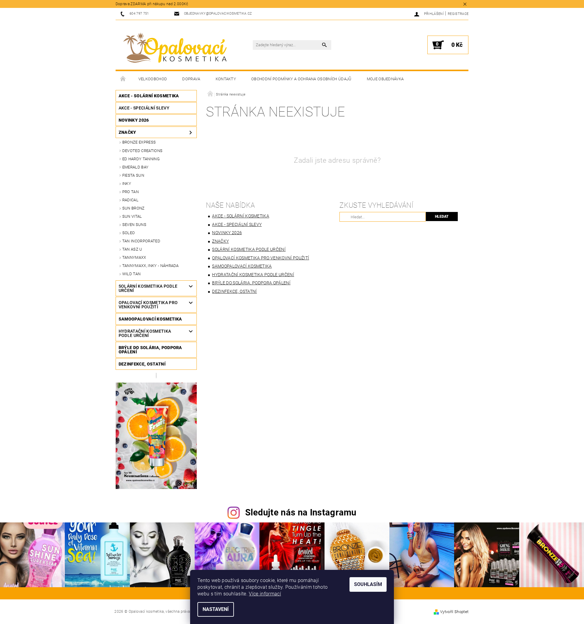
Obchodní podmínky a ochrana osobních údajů (301, 79)
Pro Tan (130, 191)
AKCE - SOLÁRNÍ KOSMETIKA (149, 95)
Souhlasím (368, 584)
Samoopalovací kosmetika (150, 319)
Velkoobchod (152, 79)
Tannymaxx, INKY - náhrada (150, 265)
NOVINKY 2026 (134, 120)
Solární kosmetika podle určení (148, 288)
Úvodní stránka (123, 79)
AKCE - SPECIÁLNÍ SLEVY (144, 108)
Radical (130, 200)
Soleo (128, 233)
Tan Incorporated (141, 241)
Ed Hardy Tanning (141, 159)
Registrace (458, 14)
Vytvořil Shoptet (454, 611)
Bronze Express (139, 142)
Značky (127, 132)
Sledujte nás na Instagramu (300, 512)
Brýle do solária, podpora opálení (150, 349)
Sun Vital (132, 216)
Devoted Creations (142, 150)
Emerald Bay (135, 167)
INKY (126, 183)
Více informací (265, 594)
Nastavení (216, 609)
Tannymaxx (134, 257)
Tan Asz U (132, 249)
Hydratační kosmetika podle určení (145, 333)
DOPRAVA (191, 79)
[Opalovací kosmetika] (175, 48)
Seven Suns (134, 224)
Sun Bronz (133, 208)
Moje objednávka (385, 79)
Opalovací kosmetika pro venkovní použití (148, 304)
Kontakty (226, 79)
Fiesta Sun (133, 175)
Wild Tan (131, 274)
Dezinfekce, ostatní (142, 364)
